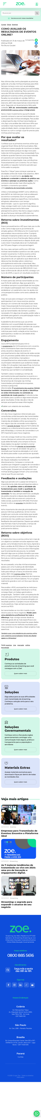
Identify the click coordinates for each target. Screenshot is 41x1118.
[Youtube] (32, 985)
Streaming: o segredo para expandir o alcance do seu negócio (16, 904)
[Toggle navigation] (4, 3)
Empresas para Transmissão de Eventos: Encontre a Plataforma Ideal (19, 833)
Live (14, 645)
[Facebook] (8, 984)
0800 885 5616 (20, 955)
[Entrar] (37, 4)
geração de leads (13, 426)
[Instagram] (14, 984)
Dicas (9, 25)
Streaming (14, 861)
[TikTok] (26, 984)
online (27, 645)
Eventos (15, 25)
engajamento (8, 346)
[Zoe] (20, 3)
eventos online (17, 110)
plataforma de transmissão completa (18, 188)
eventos (9, 645)
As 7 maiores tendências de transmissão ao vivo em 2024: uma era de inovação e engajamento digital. (18, 869)
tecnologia (5, 647)
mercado (20, 645)
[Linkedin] (20, 984)
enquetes (19, 503)
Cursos (3, 25)
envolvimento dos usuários (24, 388)
